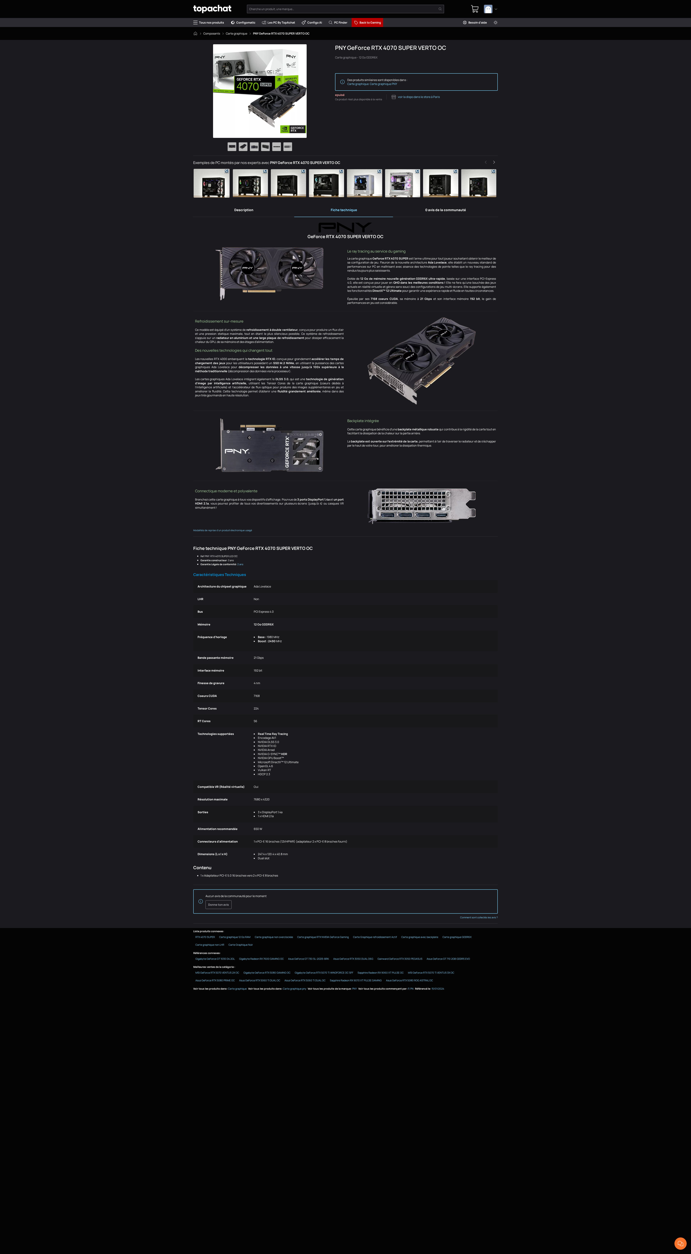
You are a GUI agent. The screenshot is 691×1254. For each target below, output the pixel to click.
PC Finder (340, 22)
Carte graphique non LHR (209, 944)
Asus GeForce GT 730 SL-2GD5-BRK (308, 958)
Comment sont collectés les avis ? (479, 917)
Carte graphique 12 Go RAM (234, 937)
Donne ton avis (218, 905)
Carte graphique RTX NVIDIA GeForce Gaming (323, 937)
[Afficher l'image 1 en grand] (231, 146)
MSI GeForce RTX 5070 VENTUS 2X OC (217, 972)
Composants (211, 33)
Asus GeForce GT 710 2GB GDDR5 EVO (448, 958)
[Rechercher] (440, 9)
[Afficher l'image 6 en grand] (287, 146)
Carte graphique (236, 33)
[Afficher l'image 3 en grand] (254, 146)
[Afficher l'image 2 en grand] (243, 146)
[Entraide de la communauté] (680, 1243)
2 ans (240, 564)
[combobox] (491, 8)
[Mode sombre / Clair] (495, 22)
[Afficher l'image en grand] (260, 91)
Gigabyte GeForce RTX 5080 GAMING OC (266, 972)
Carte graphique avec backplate (419, 937)
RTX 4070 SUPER (205, 937)
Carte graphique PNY (383, 84)
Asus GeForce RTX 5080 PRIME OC (215, 980)
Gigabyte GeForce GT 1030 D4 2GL (215, 958)
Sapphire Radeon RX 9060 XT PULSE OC (381, 972)
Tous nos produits (211, 22)
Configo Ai (314, 22)
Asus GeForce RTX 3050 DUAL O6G (353, 958)
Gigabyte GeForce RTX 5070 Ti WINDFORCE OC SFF (324, 972)
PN (412, 988)
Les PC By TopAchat (281, 22)
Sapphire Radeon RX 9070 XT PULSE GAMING (356, 980)
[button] (212, 183)
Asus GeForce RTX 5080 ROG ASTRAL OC (409, 980)
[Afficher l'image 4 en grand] (265, 146)
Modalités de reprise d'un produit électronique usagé (222, 530)
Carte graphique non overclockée (274, 937)
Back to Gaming (370, 22)
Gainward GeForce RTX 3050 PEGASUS (400, 958)
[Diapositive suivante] (494, 162)
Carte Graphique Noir (241, 944)
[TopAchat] (212, 9)
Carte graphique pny (294, 988)
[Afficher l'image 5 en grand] (276, 146)
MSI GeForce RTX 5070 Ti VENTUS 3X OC (431, 972)
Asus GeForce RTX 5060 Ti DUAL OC (259, 980)
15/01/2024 (438, 988)
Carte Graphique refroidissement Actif (375, 937)
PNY (354, 988)
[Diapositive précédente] (486, 162)
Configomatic (245, 22)
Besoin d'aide (477, 22)
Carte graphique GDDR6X (456, 937)
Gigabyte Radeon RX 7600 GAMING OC (261, 958)
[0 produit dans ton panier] (474, 8)
